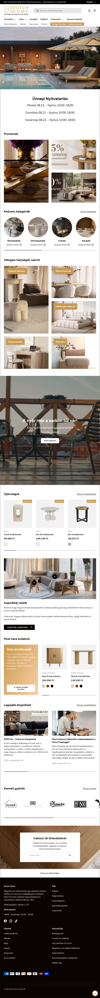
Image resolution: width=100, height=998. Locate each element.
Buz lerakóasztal (75, 534)
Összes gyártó (89, 788)
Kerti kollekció (50, 441)
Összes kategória (88, 211)
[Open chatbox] (95, 993)
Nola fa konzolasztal (80, 676)
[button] (94, 10)
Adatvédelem (58, 953)
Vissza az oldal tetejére (50, 873)
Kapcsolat (33, 24)
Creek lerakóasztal (12, 534)
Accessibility (9, 958)
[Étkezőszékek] (14, 227)
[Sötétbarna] (47, 686)
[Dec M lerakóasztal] (50, 514)
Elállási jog (57, 963)
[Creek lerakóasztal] (18, 514)
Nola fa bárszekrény (51, 676)
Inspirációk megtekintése (17, 627)
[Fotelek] (62, 227)
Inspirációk (57, 910)
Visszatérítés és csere (62, 943)
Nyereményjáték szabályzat (65, 958)
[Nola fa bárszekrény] (54, 657)
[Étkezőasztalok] (38, 227)
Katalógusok (57, 933)
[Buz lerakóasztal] (82, 514)
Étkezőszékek (14, 241)
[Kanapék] (86, 227)
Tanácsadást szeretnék (16, 62)
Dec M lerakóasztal (45, 534)
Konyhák (33, 19)
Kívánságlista (58, 901)
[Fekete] (51, 686)
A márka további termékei (21, 688)
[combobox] (57, 10)
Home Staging (10, 24)
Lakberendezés (11, 933)
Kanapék (86, 241)
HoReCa (44, 19)
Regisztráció (57, 896)
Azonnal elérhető (74, 19)
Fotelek (62, 241)
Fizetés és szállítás (60, 938)
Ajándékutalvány (60, 905)
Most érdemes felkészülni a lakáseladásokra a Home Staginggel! (73, 740)
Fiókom (55, 891)
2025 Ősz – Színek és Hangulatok (20, 739)
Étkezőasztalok (38, 241)
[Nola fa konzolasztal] (83, 657)
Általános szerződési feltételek (66, 948)
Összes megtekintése (86, 494)
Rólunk (23, 24)
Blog (6, 943)
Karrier (44, 24)
